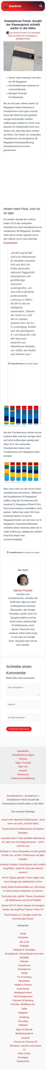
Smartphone (31, 36)
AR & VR (24, 942)
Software (23, 1025)
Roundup (23, 1021)
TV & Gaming (24, 977)
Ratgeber (23, 1012)
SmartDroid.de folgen (23, 755)
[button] (40, 6)
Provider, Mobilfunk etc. (23, 1004)
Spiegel (14, 617)
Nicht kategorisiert (23, 996)
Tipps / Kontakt (23, 762)
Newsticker (23, 751)
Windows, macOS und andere (25, 1045)
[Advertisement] (23, 179)
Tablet (24, 973)
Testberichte (23, 1061)
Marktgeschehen (23, 39)
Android (25, 1038)
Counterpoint (10, 242)
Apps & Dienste (24, 1029)
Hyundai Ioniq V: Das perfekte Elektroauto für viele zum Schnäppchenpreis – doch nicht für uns (23, 842)
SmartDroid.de (14, 795)
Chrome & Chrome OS (25, 1041)
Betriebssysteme (24, 1033)
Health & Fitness (23, 984)
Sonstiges (23, 1057)
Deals (23, 933)
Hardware (23, 937)
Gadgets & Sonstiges (24, 949)
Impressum (23, 774)
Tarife (24, 1008)
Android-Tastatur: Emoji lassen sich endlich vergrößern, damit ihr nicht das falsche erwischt (23, 868)
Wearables (24, 981)
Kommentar (23, 988)
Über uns (23, 766)
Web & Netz (24, 1053)
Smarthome (24, 965)
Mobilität (24, 957)
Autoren (23, 770)
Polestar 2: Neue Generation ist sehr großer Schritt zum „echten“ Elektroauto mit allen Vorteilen (23, 855)
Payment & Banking (23, 1000)
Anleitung (24, 1017)
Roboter (24, 961)
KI (24, 1049)
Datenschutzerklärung (23, 778)
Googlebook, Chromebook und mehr (24, 953)
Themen (23, 759)
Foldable (24, 946)
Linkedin (24, 645)
